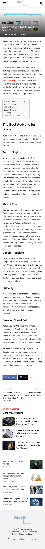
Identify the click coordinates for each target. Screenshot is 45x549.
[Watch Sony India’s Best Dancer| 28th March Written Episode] (36, 490)
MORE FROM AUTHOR (13, 413)
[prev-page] (4, 454)
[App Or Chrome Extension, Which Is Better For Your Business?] (8, 433)
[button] (41, 3)
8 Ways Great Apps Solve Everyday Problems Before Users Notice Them (28, 421)
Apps (10, 9)
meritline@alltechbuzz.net (27, 539)
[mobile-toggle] (4, 3)
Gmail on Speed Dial (12, 116)
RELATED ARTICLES (11, 409)
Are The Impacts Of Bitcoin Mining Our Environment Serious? (13, 475)
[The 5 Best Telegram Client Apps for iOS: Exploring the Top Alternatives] (8, 445)
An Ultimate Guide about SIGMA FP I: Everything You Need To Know (12, 396)
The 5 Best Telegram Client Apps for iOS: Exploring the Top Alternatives (28, 445)
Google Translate (11, 110)
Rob (5, 34)
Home (3, 9)
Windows (10, 23)
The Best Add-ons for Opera (15, 101)
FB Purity (8, 113)
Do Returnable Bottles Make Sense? (33, 394)
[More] (31, 377)
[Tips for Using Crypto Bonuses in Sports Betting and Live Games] (36, 502)
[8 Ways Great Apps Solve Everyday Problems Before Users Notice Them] (8, 421)
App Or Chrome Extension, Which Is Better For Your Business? (28, 433)
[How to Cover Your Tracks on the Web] (36, 464)
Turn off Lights (10, 104)
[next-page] (8, 454)
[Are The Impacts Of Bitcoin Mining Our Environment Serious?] (36, 476)
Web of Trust (9, 107)
